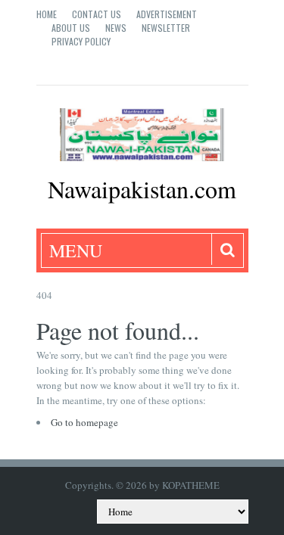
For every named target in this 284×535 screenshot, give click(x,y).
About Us (70, 27)
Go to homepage (84, 422)
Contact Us (96, 14)
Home (46, 14)
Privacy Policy (81, 41)
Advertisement (166, 14)
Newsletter (166, 27)
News (115, 27)
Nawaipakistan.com (142, 189)
